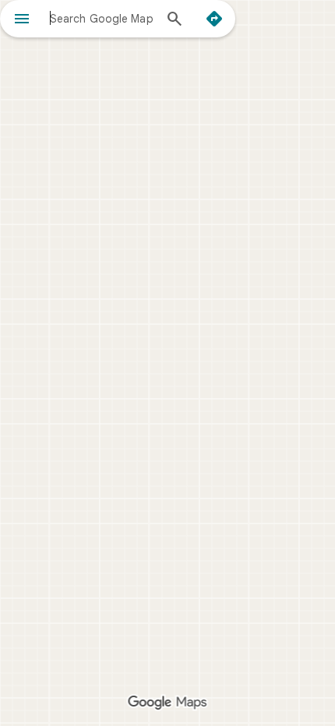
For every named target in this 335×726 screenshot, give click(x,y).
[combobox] (101, 18)
